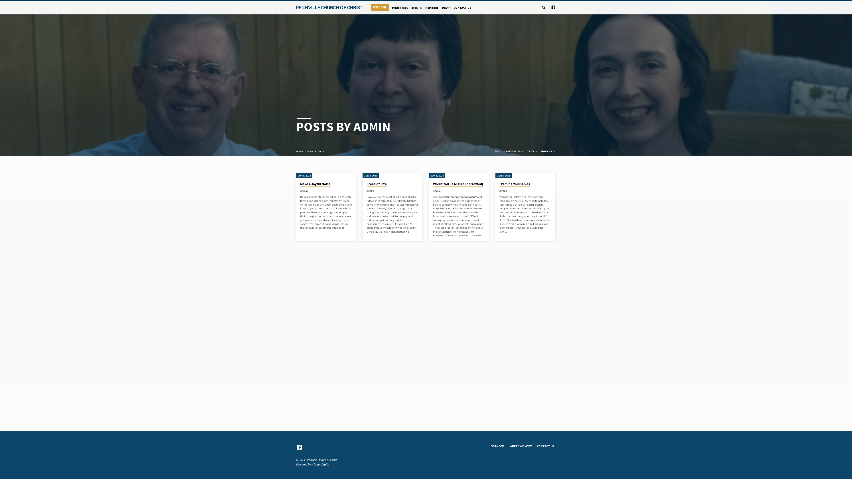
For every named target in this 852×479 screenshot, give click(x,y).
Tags (531, 151)
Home (299, 151)
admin (321, 151)
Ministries (400, 8)
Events (416, 8)
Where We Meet (521, 446)
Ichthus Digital (321, 464)
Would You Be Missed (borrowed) (458, 184)
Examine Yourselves (514, 184)
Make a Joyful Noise (315, 184)
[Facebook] (553, 7)
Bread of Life (377, 184)
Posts (310, 151)
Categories (512, 151)
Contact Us (462, 8)
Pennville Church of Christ (329, 8)
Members (432, 8)
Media (446, 8)
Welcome (380, 7)
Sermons (498, 446)
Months (547, 151)
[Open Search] (543, 8)
